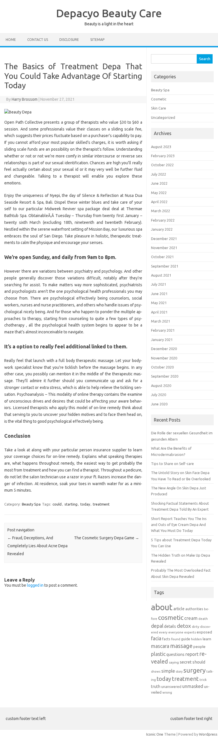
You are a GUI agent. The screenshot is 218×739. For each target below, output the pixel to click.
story (179, 671)
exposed (204, 632)
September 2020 (164, 376)
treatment (101, 504)
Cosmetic (158, 99)
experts (190, 632)
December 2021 (164, 239)
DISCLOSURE (69, 39)
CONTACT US (37, 39)
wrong (167, 692)
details (170, 626)
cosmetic (170, 617)
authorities (194, 609)
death (203, 618)
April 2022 (159, 202)
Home (11, 39)
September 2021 (164, 266)
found (175, 639)
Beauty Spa (31, 504)
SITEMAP (97, 39)
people (199, 646)
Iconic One (154, 734)
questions (175, 654)
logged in (35, 585)
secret (186, 661)
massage (181, 646)
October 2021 (162, 257)
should (198, 662)
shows (155, 671)
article (179, 609)
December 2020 (164, 349)
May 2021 (159, 303)
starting (70, 504)
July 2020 (158, 395)
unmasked (192, 686)
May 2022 (159, 193)
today (85, 504)
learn (207, 639)
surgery (194, 670)
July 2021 (158, 284)
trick (203, 679)
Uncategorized (163, 117)
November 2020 (164, 358)
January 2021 (162, 340)
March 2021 (160, 321)
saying (174, 662)
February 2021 (163, 330)
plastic (158, 654)
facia (156, 638)
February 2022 (163, 220)
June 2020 (159, 404)
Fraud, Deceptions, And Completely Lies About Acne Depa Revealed (37, 546)
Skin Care (158, 108)
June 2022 (159, 183)
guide (185, 639)
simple (168, 670)
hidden (196, 639)
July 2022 (158, 174)
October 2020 (162, 367)
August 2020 (161, 386)
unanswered (171, 687)
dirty (195, 626)
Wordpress (208, 734)
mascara (160, 646)
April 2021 (159, 312)
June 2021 (159, 294)
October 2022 (162, 165)
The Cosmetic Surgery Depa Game (106, 538)
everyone (175, 632)
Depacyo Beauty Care (109, 13)
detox (184, 626)
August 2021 (161, 275)
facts (166, 639)
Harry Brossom (24, 99)
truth (155, 686)
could (57, 504)
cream (191, 618)
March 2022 (160, 211)
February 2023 (163, 156)
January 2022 (162, 229)
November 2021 (164, 248)
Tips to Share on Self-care (172, 464)
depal (157, 626)
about (162, 607)
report (191, 654)
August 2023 (161, 147)
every (163, 632)
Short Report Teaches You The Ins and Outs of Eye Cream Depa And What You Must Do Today (179, 525)
